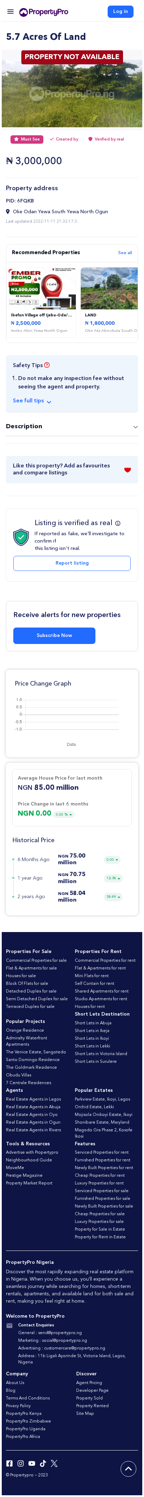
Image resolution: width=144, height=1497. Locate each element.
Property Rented (92, 1406)
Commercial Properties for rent (105, 961)
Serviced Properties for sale (102, 1191)
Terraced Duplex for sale (30, 1007)
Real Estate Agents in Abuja (33, 1107)
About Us (15, 1383)
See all (125, 253)
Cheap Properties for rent (100, 1176)
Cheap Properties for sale (100, 1214)
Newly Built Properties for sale (104, 1206)
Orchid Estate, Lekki (94, 1107)
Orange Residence (25, 1031)
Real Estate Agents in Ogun (33, 1122)
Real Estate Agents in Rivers (33, 1130)
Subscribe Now (54, 635)
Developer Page (92, 1391)
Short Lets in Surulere (96, 1062)
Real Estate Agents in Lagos (33, 1099)
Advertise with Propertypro (32, 1153)
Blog (10, 1391)
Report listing (72, 563)
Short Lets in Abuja (93, 1023)
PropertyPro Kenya (24, 1414)
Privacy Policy (18, 1406)
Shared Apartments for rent (102, 991)
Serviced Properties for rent (102, 1153)
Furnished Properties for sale (102, 1199)
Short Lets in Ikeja (92, 1031)
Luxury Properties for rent (99, 1183)
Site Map (85, 1414)
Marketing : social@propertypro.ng (52, 1341)
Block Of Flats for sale (27, 984)
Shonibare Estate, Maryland (102, 1122)
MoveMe (15, 1168)
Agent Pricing (89, 1383)
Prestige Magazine (24, 1176)
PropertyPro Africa (23, 1437)
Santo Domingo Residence (33, 1060)
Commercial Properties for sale (36, 961)
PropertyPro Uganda (25, 1429)
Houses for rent (90, 1007)
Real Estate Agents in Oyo (32, 1115)
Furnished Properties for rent (102, 1160)
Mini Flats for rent (92, 976)
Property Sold (89, 1398)
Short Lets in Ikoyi (92, 1039)
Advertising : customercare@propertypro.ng (61, 1348)
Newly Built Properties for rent (104, 1168)
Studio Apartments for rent (101, 999)
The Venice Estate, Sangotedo (36, 1052)
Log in (120, 11)
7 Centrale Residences (28, 1083)
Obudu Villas (18, 1075)
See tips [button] (28, 401)
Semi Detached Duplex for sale (37, 999)
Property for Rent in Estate (100, 1237)
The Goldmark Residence (31, 1068)
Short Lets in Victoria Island (101, 1054)
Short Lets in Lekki (92, 1046)
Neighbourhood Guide (29, 1160)
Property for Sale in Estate (100, 1229)
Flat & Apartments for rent (100, 968)
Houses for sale (21, 976)
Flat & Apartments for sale (31, 968)
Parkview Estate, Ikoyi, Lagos (102, 1099)
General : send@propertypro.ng (50, 1333)
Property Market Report (29, 1183)
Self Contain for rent (94, 984)
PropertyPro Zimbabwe (28, 1421)
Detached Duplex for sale (31, 991)
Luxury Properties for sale (99, 1222)
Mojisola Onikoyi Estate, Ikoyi (103, 1115)
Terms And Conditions (28, 1398)
